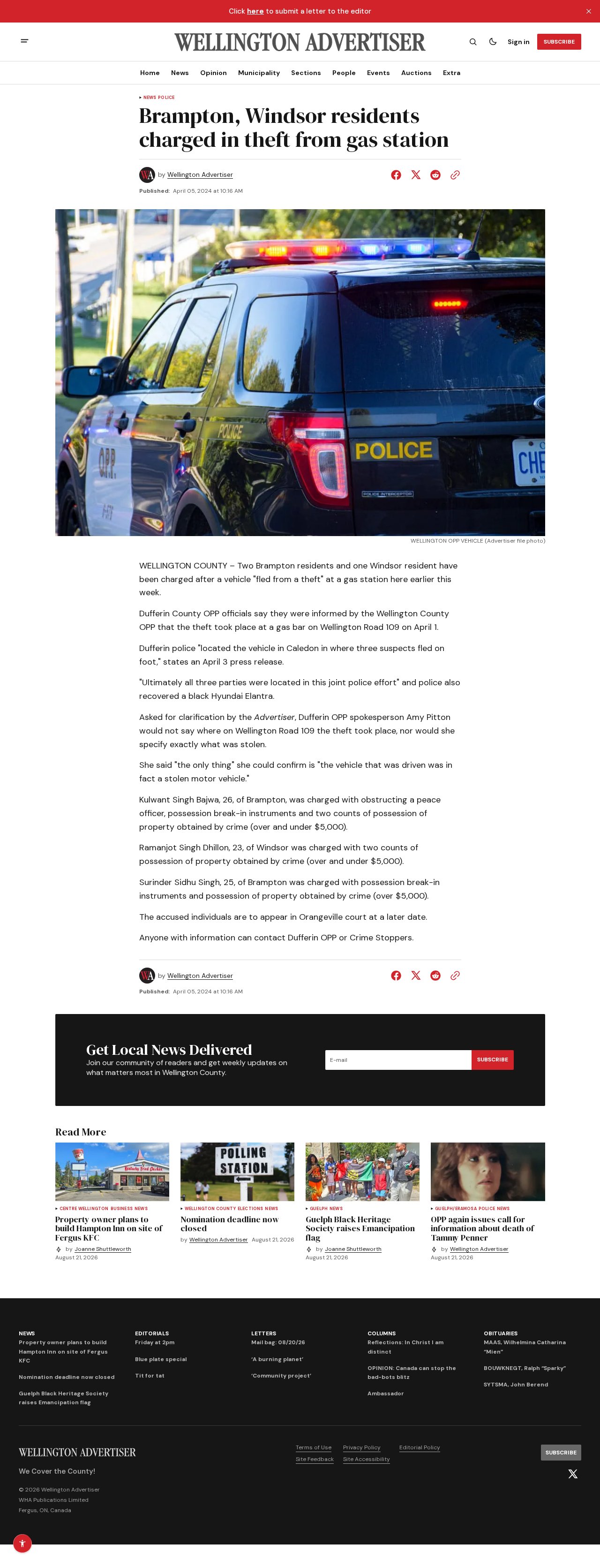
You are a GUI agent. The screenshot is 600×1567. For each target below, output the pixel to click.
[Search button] (472, 41)
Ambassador (386, 1393)
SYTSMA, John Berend (516, 1384)
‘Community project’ (281, 1375)
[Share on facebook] (398, 175)
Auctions (416, 72)
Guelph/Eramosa (456, 1209)
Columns (381, 1333)
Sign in (519, 42)
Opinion (213, 72)
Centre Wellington (84, 1209)
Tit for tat (150, 1375)
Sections (306, 72)
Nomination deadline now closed (66, 1377)
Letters (263, 1333)
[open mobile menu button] (24, 42)
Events (378, 72)
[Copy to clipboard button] (453, 175)
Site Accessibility (366, 1459)
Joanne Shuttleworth (103, 1249)
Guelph (319, 1209)
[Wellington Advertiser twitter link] (572, 1474)
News (180, 72)
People (344, 72)
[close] (588, 11)
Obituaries (501, 1333)
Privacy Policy (362, 1447)
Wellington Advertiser (200, 175)
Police (166, 98)
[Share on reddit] (435, 175)
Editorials (152, 1333)
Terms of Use (313, 1447)
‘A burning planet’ (277, 1359)
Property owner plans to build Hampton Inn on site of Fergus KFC (63, 1351)
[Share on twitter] (416, 175)
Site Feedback (315, 1459)
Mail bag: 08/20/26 (278, 1342)
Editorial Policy (419, 1447)
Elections (250, 1209)
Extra (451, 72)
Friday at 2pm (154, 1342)
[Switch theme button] (492, 41)
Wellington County (210, 1209)
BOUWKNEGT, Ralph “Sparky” (525, 1368)
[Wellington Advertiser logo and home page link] (300, 41)
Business (122, 1209)
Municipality (259, 72)
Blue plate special (161, 1359)
